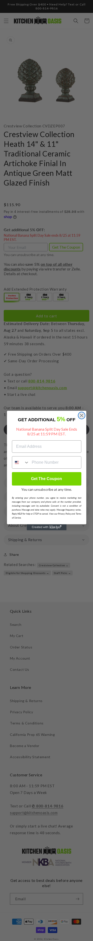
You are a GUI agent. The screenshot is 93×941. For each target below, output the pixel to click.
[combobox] (21, 462)
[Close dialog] (81, 415)
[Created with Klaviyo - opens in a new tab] (46, 527)
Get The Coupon (46, 479)
